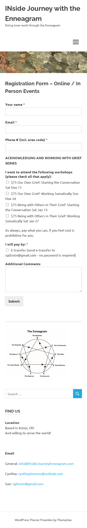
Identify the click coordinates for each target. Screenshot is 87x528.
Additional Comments (23, 264)
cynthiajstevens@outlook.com (40, 473)
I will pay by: (16, 244)
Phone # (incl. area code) (26, 139)
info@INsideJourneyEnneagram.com (46, 463)
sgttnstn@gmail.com (28, 484)
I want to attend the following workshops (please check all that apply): (38, 174)
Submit (14, 301)
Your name (15, 104)
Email (11, 122)
